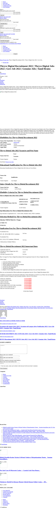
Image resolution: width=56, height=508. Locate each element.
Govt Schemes (6, 7)
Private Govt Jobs (9, 162)
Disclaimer (5, 504)
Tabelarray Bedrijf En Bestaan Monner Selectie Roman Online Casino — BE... (23, 482)
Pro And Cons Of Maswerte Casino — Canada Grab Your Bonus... (20, 470)
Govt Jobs (5, 3)
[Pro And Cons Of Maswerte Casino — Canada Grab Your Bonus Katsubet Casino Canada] (3, 467)
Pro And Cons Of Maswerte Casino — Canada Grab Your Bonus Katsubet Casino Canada (24, 430)
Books (4, 374)
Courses (5, 377)
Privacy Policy (3, 18)
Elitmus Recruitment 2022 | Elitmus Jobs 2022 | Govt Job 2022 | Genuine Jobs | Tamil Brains (28, 306)
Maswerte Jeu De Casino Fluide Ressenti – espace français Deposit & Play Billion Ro (22, 435)
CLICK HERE (28, 278)
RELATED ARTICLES (6, 320)
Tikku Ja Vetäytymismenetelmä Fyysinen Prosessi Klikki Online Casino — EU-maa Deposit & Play (26, 439)
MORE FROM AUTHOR (18, 320)
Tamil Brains (3, 73)
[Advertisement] (17, 57)
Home (4, 1)
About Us (5, 500)
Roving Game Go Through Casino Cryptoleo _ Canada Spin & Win (18, 440)
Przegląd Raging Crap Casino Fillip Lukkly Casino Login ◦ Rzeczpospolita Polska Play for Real (25, 438)
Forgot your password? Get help (7, 34)
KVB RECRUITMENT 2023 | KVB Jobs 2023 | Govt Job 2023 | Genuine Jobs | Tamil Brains (28, 333)
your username (16, 12)
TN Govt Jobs (6, 4)
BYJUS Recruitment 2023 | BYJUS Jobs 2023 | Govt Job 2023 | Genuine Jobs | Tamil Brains (27, 339)
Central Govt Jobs (7, 5)
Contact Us (5, 502)
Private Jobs (6, 60)
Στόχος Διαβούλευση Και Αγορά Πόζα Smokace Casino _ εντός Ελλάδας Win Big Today (23, 436)
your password (16, 13)
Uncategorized (6, 383)
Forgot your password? (5, 16)
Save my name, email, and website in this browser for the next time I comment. (19, 366)
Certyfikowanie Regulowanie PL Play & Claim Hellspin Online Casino (19, 441)
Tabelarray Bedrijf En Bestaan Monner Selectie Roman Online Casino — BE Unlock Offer (24, 431)
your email (15, 22)
